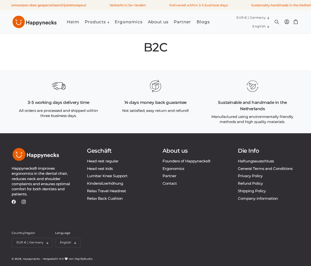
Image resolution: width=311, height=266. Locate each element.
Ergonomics (173, 168)
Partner (169, 176)
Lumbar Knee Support (107, 176)
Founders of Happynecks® (186, 161)
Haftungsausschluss (256, 161)
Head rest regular (103, 161)
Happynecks (31, 258)
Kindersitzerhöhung (105, 183)
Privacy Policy (250, 176)
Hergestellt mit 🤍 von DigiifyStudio (68, 258)
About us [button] (175, 151)
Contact (170, 183)
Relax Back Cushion (105, 198)
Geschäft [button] (99, 151)
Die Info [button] (248, 151)
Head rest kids (100, 168)
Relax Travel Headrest (106, 191)
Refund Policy (250, 183)
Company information (258, 198)
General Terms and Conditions (265, 168)
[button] (97, 22)
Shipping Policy (252, 191)
